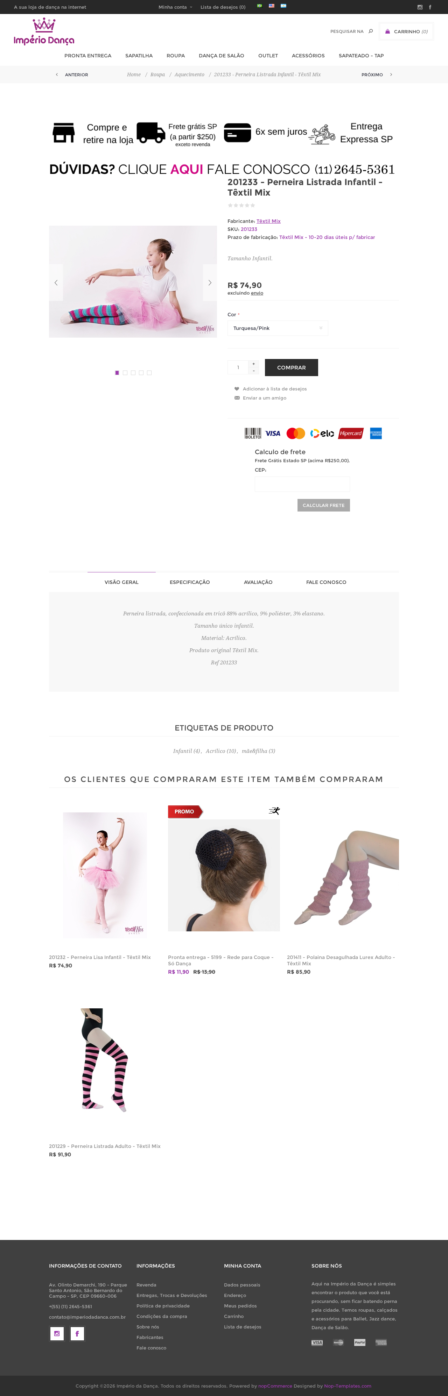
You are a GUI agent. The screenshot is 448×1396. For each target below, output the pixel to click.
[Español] (283, 5)
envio (257, 293)
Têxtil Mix (269, 221)
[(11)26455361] (224, 169)
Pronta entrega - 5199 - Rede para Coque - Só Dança (221, 960)
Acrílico (215, 751)
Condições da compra (161, 1316)
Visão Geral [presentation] (122, 582)
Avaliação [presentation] (258, 582)
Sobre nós (147, 1327)
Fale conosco (151, 1348)
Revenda (146, 1285)
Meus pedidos (240, 1306)
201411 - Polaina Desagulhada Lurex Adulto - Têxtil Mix (341, 960)
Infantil (182, 751)
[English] (271, 5)
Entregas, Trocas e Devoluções (171, 1295)
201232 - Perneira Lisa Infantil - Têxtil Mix (100, 957)
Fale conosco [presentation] (326, 582)
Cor (232, 315)
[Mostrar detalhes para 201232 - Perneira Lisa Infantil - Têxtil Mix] (105, 875)
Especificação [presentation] (190, 582)
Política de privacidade (163, 1306)
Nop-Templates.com (347, 1386)
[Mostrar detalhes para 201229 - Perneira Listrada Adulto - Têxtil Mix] (105, 1064)
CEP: (260, 470)
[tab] (122, 582)
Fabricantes (149, 1337)
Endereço (235, 1295)
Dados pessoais (242, 1285)
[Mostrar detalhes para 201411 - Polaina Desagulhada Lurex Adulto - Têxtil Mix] (343, 875)
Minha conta (173, 7)
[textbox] (347, 31)
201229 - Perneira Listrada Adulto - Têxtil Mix (105, 1146)
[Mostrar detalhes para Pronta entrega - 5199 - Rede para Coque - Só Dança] (224, 875)
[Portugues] (259, 5)
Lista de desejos (242, 1327)
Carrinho (234, 1316)
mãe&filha (254, 751)
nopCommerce (275, 1386)
